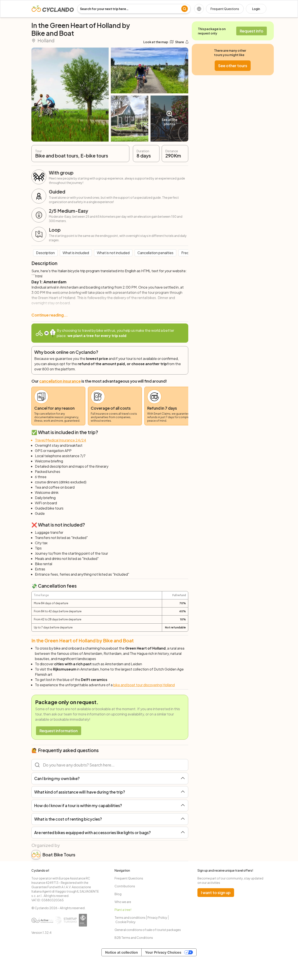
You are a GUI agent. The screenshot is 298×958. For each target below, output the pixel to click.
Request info (251, 30)
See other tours (232, 65)
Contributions (125, 886)
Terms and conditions (130, 917)
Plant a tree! (123, 910)
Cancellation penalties (155, 252)
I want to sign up (216, 892)
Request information (58, 730)
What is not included (113, 252)
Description (45, 252)
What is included (76, 252)
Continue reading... (49, 314)
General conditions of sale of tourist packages (148, 930)
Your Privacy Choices (163, 952)
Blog (118, 894)
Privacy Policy (157, 917)
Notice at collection (121, 952)
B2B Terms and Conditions (134, 937)
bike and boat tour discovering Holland (144, 685)
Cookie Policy (125, 922)
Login (256, 9)
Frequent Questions (225, 9)
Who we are (123, 902)
